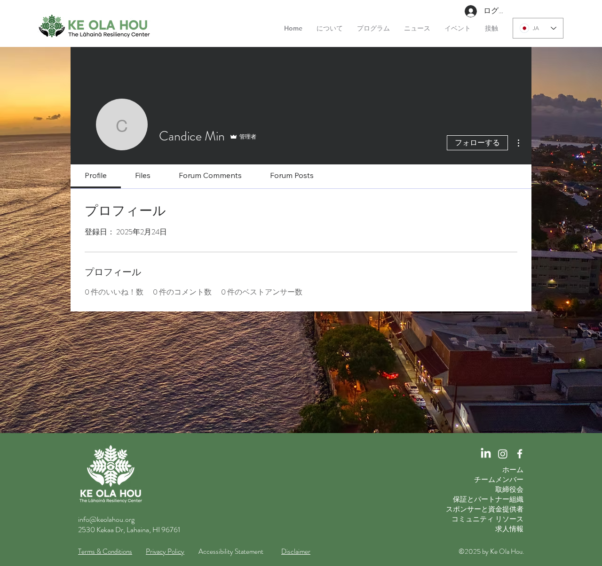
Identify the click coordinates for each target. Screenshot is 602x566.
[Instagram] (503, 454)
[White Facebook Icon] (520, 454)
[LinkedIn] (486, 454)
